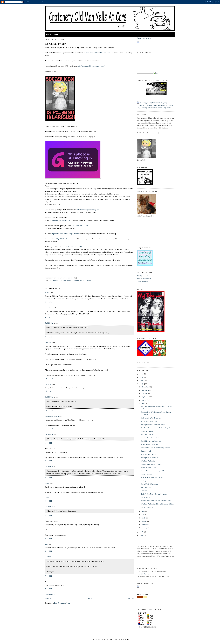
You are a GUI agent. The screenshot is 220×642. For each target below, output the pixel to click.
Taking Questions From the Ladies (153, 424)
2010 (142, 377)
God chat (144, 490)
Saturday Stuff (146, 451)
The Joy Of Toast (142, 276)
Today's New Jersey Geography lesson (154, 494)
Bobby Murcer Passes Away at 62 (152, 471)
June (143, 511)
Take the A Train (146, 487)
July (143, 403)
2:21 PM (48, 461)
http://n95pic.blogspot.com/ (61, 220)
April (144, 518)
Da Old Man (49, 323)
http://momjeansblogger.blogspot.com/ (91, 66)
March (144, 521)
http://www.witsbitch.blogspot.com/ (98, 53)
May (143, 514)
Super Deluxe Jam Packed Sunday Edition (155, 447)
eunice (47, 483)
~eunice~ (48, 497)
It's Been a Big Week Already (151, 418)
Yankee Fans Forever (144, 278)
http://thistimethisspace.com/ (66, 239)
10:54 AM (49, 411)
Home (48, 34)
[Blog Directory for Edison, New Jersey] (142, 597)
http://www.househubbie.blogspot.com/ (65, 233)
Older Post (130, 598)
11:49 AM (49, 428)
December (145, 387)
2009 (142, 380)
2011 (142, 374)
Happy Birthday (146, 474)
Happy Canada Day (147, 507)
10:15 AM (49, 378)
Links (56, 34)
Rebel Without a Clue (148, 467)
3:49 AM (48, 302)
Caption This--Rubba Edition (151, 438)
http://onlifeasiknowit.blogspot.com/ (77, 247)
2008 (142, 384)
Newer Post (48, 598)
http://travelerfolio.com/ (80, 225)
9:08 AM (48, 337)
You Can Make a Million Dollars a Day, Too (156, 428)
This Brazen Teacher (52, 416)
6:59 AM (48, 317)
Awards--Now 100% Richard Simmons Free (156, 500)
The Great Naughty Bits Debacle (152, 477)
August (144, 400)
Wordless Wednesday (148, 461)
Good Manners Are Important (151, 441)
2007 (142, 532)
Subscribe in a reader (144, 38)
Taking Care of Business (149, 457)
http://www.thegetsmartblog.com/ (88, 209)
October (145, 393)
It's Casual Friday (55, 43)
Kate (46, 544)
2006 (142, 535)
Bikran (47, 292)
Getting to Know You (148, 481)
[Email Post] (75, 278)
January (144, 528)
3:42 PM (48, 501)
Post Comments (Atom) (62, 603)
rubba (76, 280)
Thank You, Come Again (149, 444)
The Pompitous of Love (149, 421)
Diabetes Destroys (143, 281)
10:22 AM (49, 391)
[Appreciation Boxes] (145, 265)
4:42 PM (48, 515)
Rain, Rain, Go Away (148, 434)
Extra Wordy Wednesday (149, 484)
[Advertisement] (148, 231)
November (145, 390)
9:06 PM (48, 588)
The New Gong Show (148, 454)
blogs (70, 280)
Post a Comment (50, 594)
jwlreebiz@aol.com (143, 574)
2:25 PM (48, 478)
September (145, 397)
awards (55, 280)
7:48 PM (48, 576)
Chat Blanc (49, 308)
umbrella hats (86, 280)
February (145, 524)
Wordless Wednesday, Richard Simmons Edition (157, 504)
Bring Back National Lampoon (151, 464)
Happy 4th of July (147, 497)
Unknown (48, 342)
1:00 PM (48, 443)
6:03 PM (48, 538)
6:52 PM (48, 551)
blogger (62, 280)
